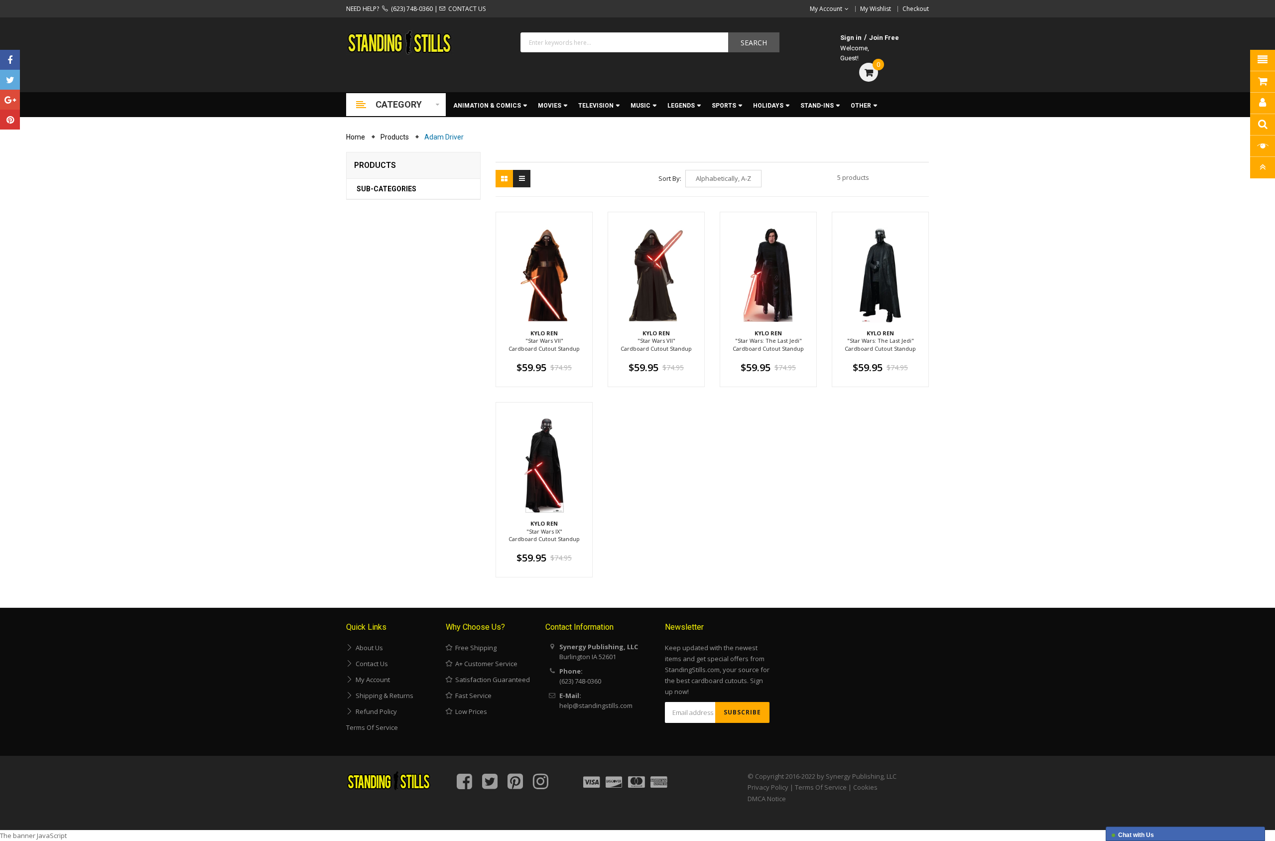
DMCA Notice (767, 798)
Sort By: (669, 178)
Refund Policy (375, 711)
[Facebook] (10, 60)
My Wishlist (875, 8)
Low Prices (469, 711)
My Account (371, 679)
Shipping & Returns (383, 695)
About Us (368, 647)
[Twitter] (10, 80)
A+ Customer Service (484, 663)
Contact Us (370, 663)
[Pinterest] (10, 120)
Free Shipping (474, 647)
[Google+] (10, 100)
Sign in (851, 37)
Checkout (915, 8)
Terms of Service (372, 727)
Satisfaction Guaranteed (491, 679)
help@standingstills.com (596, 705)
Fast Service (472, 695)
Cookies (865, 787)
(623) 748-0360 (410, 8)
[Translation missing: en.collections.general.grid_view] (504, 178)
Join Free (884, 37)
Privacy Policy (768, 787)
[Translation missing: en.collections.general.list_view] (521, 178)
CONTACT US (465, 8)
